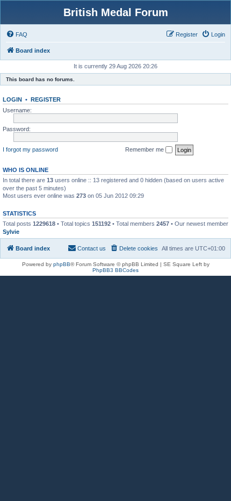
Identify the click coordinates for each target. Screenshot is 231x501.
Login (12, 99)
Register (46, 99)
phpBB (61, 264)
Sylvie (11, 231)
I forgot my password (30, 149)
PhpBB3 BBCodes (115, 270)
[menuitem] (16, 34)
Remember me (145, 149)
